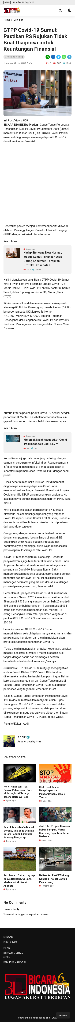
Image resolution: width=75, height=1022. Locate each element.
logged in (23, 914)
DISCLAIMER (10, 942)
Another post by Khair (29, 741)
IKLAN (6, 948)
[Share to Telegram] (69, 57)
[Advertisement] (37, 183)
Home (6, 20)
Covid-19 (18, 20)
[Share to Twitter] (58, 57)
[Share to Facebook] (53, 57)
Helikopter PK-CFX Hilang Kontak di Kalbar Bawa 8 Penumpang (54, 879)
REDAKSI (8, 937)
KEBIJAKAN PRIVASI (14, 962)
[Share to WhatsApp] (63, 57)
